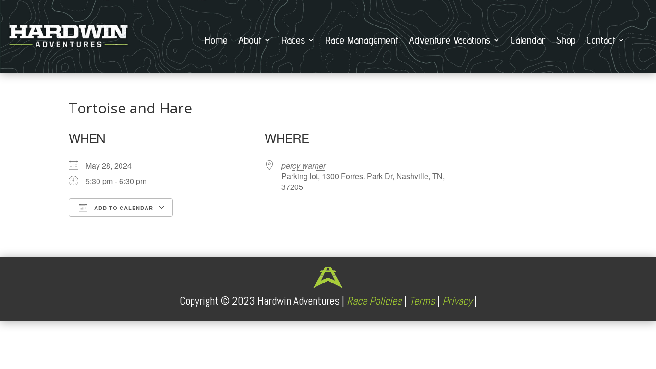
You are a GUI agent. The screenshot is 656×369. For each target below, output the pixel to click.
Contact (600, 41)
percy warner (303, 165)
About (249, 41)
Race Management (361, 41)
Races (293, 41)
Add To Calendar (122, 207)
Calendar (528, 41)
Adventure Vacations (449, 41)
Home (216, 41)
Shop (566, 41)
